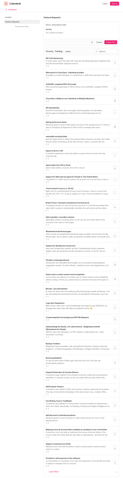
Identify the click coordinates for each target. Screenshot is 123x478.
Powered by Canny (22, 26)
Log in (105, 4)
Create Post (111, 42)
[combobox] (59, 51)
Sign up (115, 4)
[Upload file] (92, 42)
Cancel (99, 42)
